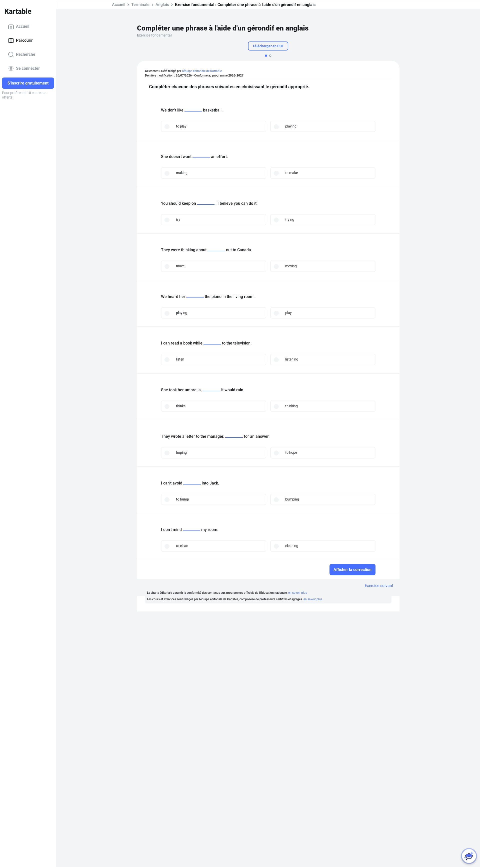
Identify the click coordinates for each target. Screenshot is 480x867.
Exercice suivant (379, 585)
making (182, 173)
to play (181, 126)
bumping (292, 499)
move (180, 266)
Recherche (25, 54)
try (178, 220)
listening (291, 359)
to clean (182, 546)
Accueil (22, 26)
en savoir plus (297, 592)
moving (291, 266)
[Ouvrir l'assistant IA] (469, 856)
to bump (182, 499)
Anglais (162, 4)
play (288, 313)
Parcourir (24, 40)
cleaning (291, 546)
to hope (291, 452)
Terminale (140, 4)
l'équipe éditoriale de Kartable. (202, 71)
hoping (181, 452)
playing (290, 126)
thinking (291, 406)
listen (180, 359)
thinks (181, 406)
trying (289, 220)
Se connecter (28, 68)
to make (291, 173)
